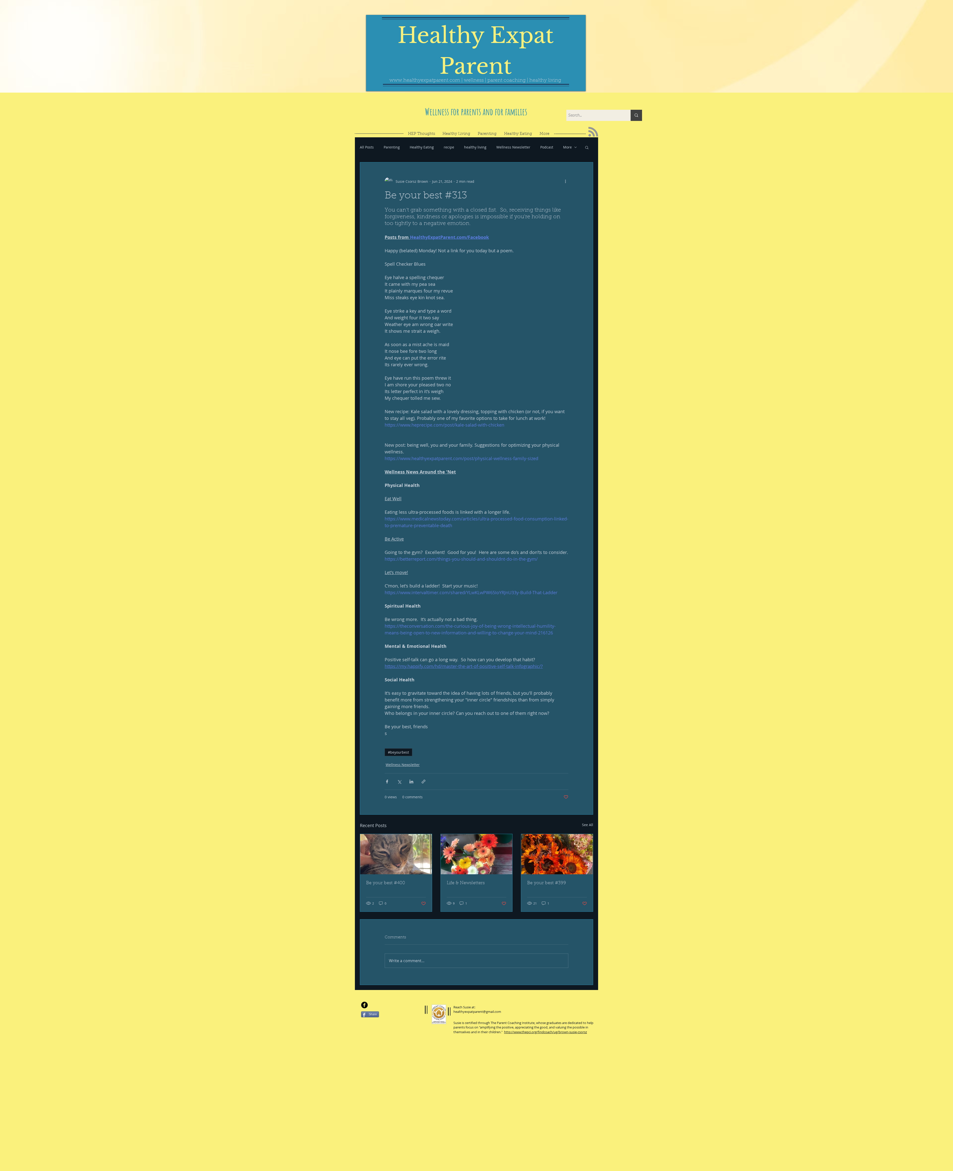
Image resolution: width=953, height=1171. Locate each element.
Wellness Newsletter (513, 147)
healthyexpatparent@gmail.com (477, 1011)
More (567, 147)
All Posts (367, 147)
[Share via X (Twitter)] (399, 781)
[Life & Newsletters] (476, 854)
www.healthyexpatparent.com (424, 80)
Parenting (392, 147)
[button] (586, 147)
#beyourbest (398, 752)
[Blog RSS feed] (593, 132)
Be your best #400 (385, 883)
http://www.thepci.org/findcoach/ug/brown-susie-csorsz (545, 1032)
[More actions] (565, 181)
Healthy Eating (422, 147)
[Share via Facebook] (387, 781)
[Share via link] (423, 781)
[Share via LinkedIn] (411, 781)
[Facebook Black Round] (364, 1005)
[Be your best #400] (396, 854)
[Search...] (636, 115)
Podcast (546, 147)
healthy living (475, 147)
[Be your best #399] (557, 854)
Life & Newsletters (466, 883)
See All (587, 824)
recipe (449, 147)
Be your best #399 (546, 883)
